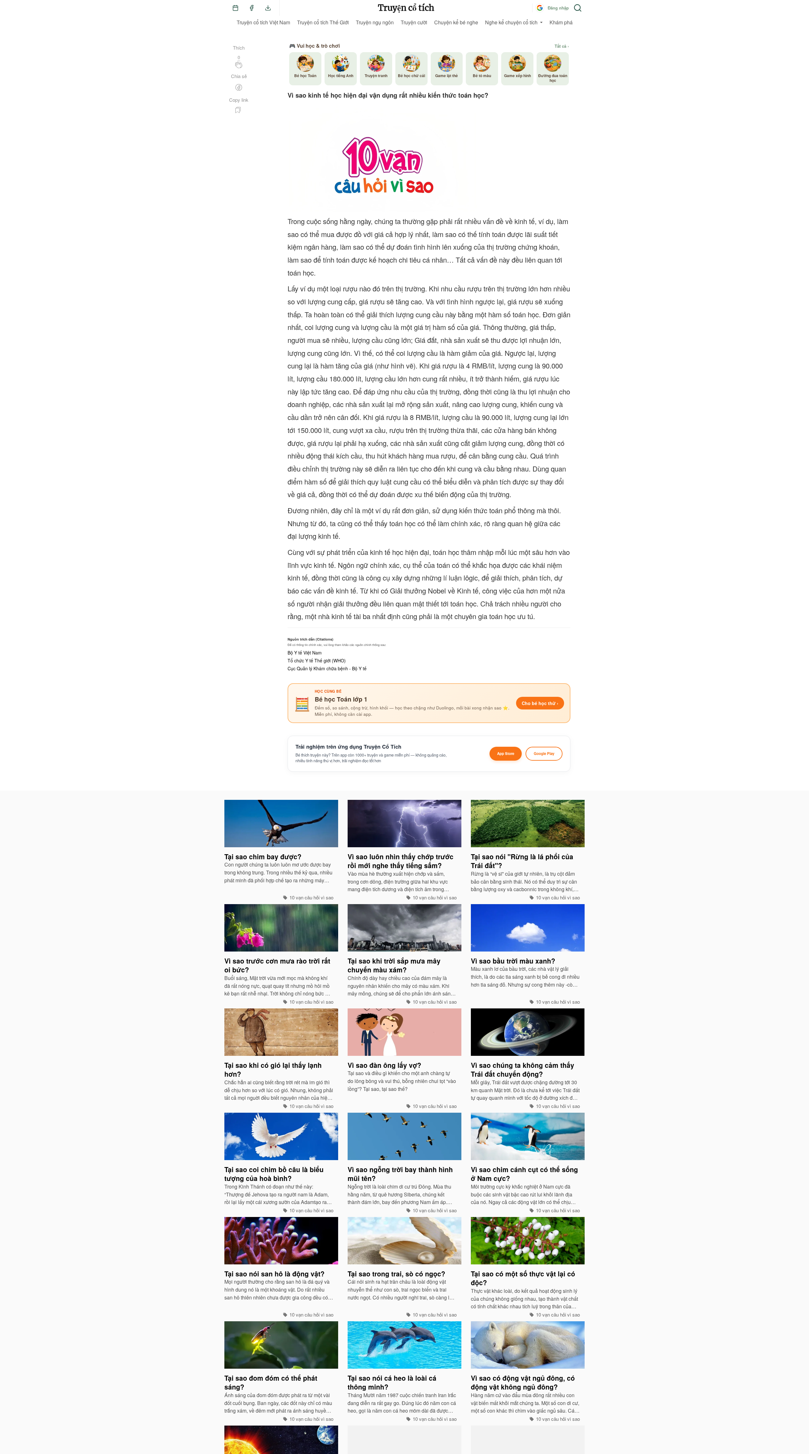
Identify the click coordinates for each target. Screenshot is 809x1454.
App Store (505, 753)
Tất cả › (562, 46)
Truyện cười (414, 22)
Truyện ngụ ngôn (375, 22)
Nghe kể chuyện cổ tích (511, 22)
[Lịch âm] (235, 8)
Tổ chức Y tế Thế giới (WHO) (317, 660)
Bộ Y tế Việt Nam (305, 652)
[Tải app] (268, 8)
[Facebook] (251, 8)
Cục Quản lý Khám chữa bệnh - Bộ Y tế (327, 668)
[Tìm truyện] (577, 7)
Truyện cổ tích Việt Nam (263, 22)
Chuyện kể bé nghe (456, 22)
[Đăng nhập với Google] (540, 8)
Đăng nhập (558, 8)
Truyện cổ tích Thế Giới (323, 22)
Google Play (544, 753)
